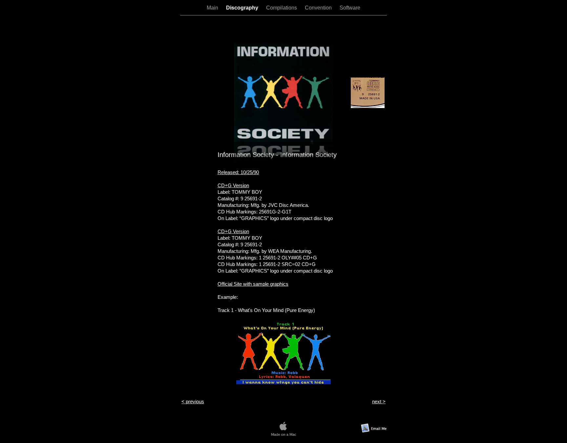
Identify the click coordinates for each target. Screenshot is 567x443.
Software (350, 8)
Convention (319, 8)
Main (213, 8)
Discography (243, 8)
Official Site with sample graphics (253, 284)
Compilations (282, 8)
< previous (192, 401)
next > (379, 401)
